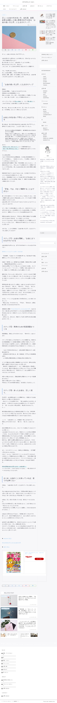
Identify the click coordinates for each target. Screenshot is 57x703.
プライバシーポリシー (47, 57)
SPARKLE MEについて (47, 54)
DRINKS (45, 91)
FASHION (45, 103)
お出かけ (32, 6)
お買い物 (25, 6)
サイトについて (13, 9)
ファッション (16, 6)
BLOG (44, 109)
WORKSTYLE (46, 140)
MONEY (45, 136)
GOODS (45, 96)
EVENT (45, 78)
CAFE (44, 76)
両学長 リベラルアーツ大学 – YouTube (12, 251)
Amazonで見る (7, 538)
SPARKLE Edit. (28, 2)
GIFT (44, 94)
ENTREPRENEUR (46, 70)
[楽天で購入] (35, 557)
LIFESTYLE (49, 6)
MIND (4, 9)
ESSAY (45, 111)
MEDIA (45, 134)
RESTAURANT (46, 83)
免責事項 (15, 701)
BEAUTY (45, 128)
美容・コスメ (6, 6)
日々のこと (40, 6)
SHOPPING (46, 97)
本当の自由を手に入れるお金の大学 (20, 309)
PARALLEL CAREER (48, 138)
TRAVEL (45, 85)
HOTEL (45, 80)
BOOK (44, 122)
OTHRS (45, 81)
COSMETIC (46, 129)
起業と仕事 (44, 133)
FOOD (44, 92)
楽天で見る (6, 547)
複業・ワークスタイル (7, 654)
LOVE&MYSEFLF (47, 114)
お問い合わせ (23, 9)
